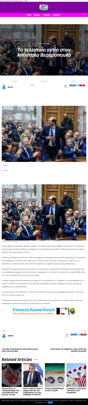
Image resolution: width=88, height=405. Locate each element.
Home (29, 15)
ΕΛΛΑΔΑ (37, 15)
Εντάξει (50, 402)
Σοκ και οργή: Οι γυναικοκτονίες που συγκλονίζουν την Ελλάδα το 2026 (10, 391)
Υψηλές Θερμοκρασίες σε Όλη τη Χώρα (54, 389)
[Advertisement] (44, 21)
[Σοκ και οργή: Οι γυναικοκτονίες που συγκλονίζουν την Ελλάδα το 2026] (12, 375)
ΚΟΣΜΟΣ (47, 15)
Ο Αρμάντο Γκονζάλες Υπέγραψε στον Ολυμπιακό (76, 390)
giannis (10, 87)
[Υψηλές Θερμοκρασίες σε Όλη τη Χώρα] (55, 375)
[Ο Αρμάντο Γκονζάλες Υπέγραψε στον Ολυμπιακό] (76, 375)
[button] (84, 14)
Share (5, 165)
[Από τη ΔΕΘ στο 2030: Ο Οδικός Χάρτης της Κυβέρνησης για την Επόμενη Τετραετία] (33, 375)
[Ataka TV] (44, 7)
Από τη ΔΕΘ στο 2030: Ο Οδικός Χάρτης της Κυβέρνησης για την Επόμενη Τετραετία (33, 391)
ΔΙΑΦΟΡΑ (56, 15)
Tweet (5, 170)
